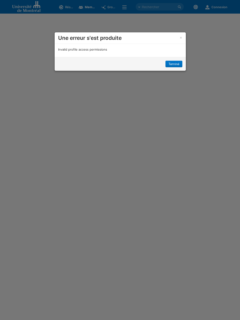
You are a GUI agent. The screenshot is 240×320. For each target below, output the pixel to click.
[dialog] (120, 51)
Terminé (174, 64)
